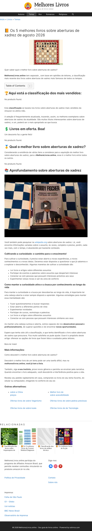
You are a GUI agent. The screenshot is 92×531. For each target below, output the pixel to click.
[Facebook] (50, 466)
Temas (31, 14)
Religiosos (63, 14)
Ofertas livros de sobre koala (23, 408)
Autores (21, 14)
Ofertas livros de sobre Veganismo (26, 401)
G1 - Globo (9, 502)
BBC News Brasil (12, 511)
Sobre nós (52, 482)
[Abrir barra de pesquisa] (72, 14)
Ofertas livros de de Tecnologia (64, 408)
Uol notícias (9, 506)
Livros (9, 19)
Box (40, 14)
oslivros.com (75, 527)
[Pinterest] (60, 466)
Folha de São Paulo (13, 497)
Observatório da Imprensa (16, 515)
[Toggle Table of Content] (29, 86)
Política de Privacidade (14, 478)
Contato (51, 478)
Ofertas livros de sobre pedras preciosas (68, 401)
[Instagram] (55, 466)
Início (2, 19)
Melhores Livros (51, 5)
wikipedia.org (41, 242)
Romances (50, 14)
